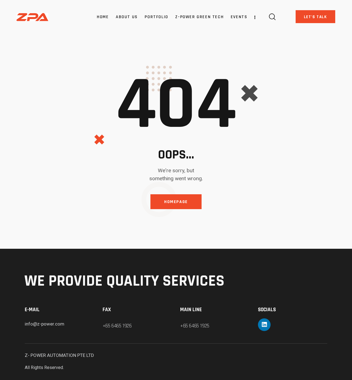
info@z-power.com (44, 324)
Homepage (176, 202)
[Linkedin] (264, 324)
